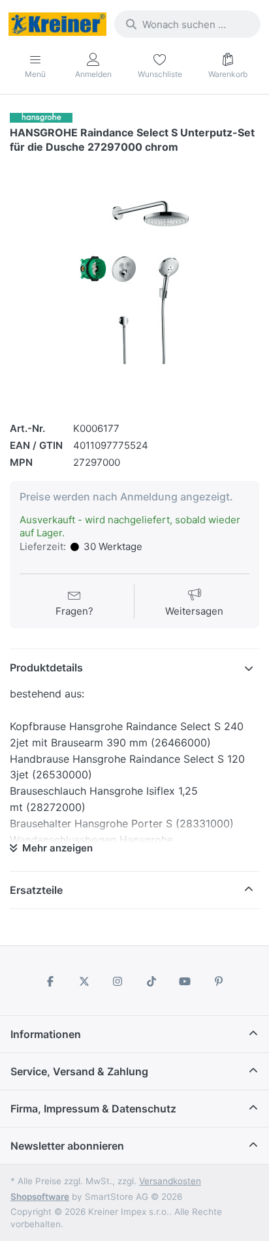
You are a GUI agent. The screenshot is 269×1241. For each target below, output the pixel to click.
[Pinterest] (218, 981)
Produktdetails (46, 667)
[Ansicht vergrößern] (134, 282)
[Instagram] (117, 981)
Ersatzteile (36, 889)
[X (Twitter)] (84, 981)
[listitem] (134, 282)
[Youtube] (185, 981)
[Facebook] (50, 981)
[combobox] (187, 24)
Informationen (45, 1034)
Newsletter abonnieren (67, 1145)
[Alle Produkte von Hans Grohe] (41, 117)
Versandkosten (170, 1181)
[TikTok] (151, 981)
